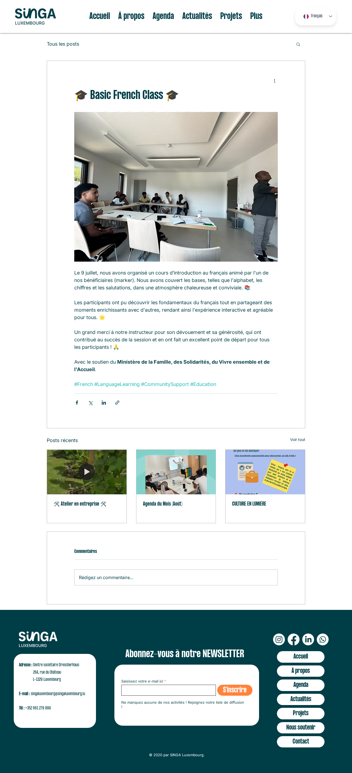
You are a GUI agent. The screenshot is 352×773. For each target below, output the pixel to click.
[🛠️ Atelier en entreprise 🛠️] (87, 472)
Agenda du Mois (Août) (162, 504)
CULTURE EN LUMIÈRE (249, 504)
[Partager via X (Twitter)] (90, 402)
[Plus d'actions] (274, 80)
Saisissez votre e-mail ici (142, 681)
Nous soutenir (300, 727)
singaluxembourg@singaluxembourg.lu (58, 694)
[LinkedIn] (308, 639)
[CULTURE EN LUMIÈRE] (265, 472)
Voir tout (297, 439)
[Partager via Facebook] (76, 402)
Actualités (300, 699)
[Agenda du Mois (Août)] (176, 472)
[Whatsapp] (323, 639)
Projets (301, 713)
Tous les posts (63, 44)
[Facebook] (293, 639)
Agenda (300, 685)
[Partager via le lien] (117, 402)
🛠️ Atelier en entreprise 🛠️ (80, 504)
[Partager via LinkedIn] (103, 402)
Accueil (300, 656)
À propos (301, 671)
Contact (301, 741)
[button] (298, 44)
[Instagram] (279, 639)
